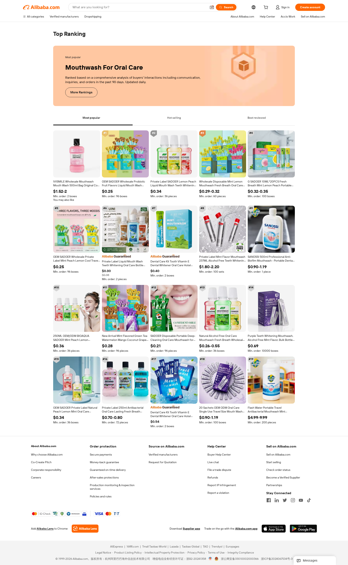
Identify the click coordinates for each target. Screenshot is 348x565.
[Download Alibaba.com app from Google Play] (303, 529)
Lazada (174, 546)
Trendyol (216, 546)
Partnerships (274, 485)
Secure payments (101, 454)
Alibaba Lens (45, 528)
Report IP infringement (221, 485)
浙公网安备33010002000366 (240, 559)
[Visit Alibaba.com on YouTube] (300, 500)
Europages (232, 546)
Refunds (212, 477)
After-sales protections (104, 477)
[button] (211, 7)
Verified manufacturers (163, 454)
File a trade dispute (219, 469)
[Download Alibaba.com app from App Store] (274, 529)
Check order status (278, 469)
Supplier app (191, 528)
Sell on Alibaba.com (278, 454)
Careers (36, 477)
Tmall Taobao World (154, 546)
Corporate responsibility (46, 469)
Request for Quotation (163, 462)
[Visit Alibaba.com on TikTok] (309, 500)
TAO (205, 546)
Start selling (273, 462)
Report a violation (218, 492)
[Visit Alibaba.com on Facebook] (268, 500)
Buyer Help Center (219, 454)
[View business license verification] (210, 559)
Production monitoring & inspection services (112, 487)
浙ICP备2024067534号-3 (277, 559)
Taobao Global (190, 546)
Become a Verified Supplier (283, 477)
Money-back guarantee (104, 462)
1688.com (132, 546)
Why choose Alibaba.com (47, 454)
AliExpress (116, 546)
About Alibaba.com (43, 446)
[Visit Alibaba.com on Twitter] (284, 500)
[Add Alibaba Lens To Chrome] (85, 529)
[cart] (267, 7)
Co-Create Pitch (41, 462)
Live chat (213, 462)
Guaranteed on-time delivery (108, 469)
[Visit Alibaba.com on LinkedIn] (276, 500)
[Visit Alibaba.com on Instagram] (292, 500)
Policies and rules (101, 496)
